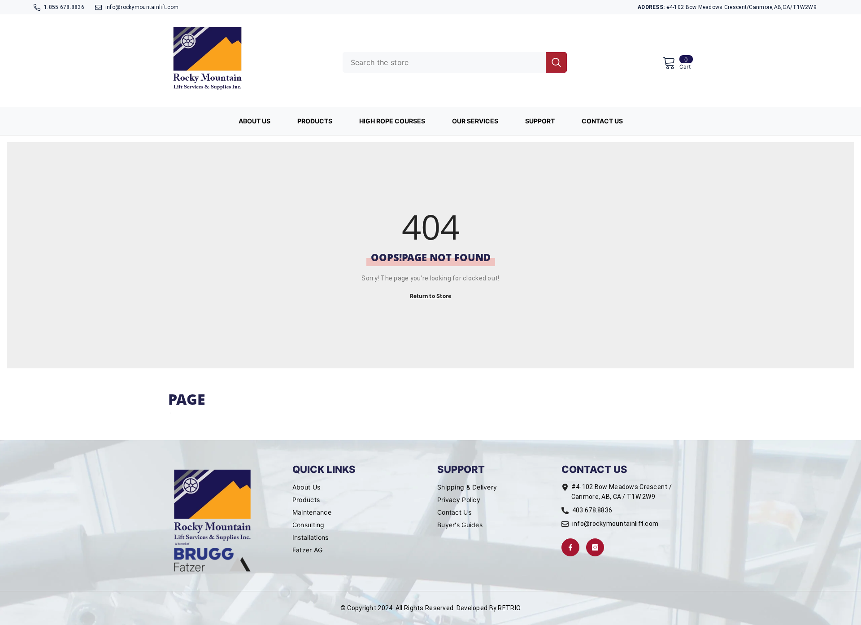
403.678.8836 (592, 510)
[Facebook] (570, 547)
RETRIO (509, 608)
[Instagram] (595, 547)
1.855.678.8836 (64, 7)
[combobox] (444, 62)
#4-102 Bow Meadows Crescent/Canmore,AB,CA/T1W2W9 (727, 7)
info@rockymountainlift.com (141, 7)
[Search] (455, 62)
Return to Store (431, 296)
